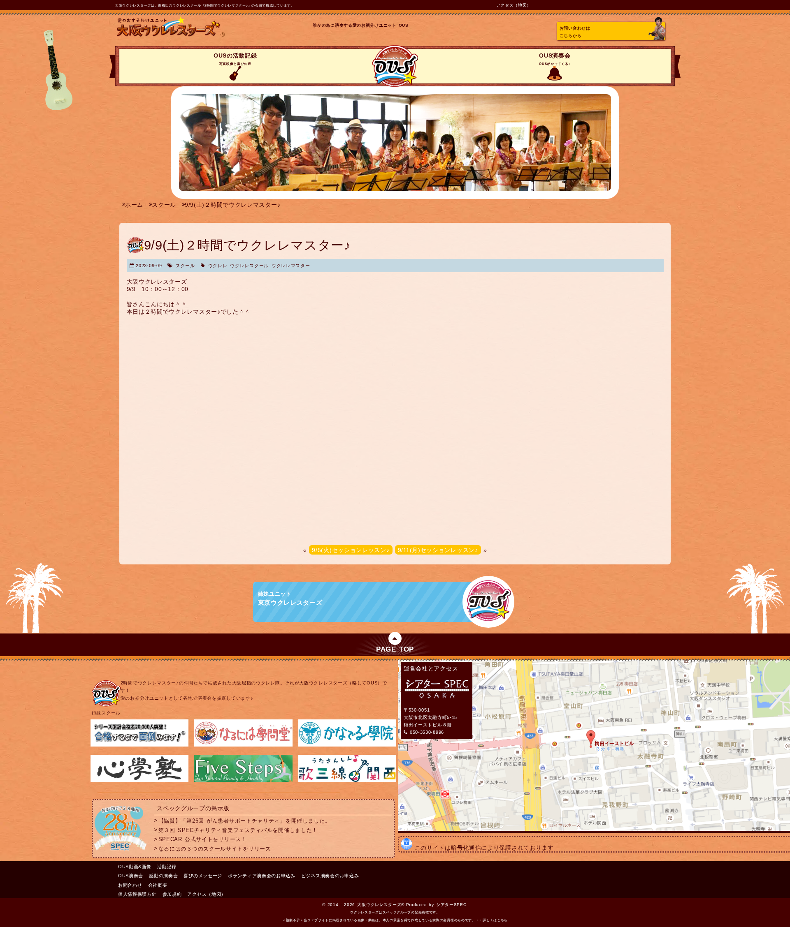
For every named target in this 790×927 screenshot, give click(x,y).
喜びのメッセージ (203, 875)
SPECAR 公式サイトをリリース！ (202, 839)
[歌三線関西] (347, 780)
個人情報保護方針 (137, 894)
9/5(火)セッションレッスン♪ (350, 550)
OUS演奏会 (554, 59)
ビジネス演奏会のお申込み (330, 875)
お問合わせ (130, 885)
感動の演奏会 (163, 875)
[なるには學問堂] (243, 744)
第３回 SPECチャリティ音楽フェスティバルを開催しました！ (238, 830)
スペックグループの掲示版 (193, 808)
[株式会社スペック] (120, 852)
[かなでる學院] (347, 744)
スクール (185, 265)
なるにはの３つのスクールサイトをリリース (214, 848)
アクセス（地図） (514, 5)
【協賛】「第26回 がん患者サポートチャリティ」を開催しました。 (244, 820)
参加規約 (172, 894)
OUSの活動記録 (235, 59)
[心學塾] (139, 780)
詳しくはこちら (495, 920)
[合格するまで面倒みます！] (139, 744)
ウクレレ (218, 265)
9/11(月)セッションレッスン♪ (438, 550)
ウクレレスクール (249, 265)
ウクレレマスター (291, 265)
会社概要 (157, 885)
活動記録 (167, 866)
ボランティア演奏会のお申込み (261, 875)
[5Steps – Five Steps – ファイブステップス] (243, 780)
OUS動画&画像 (134, 866)
